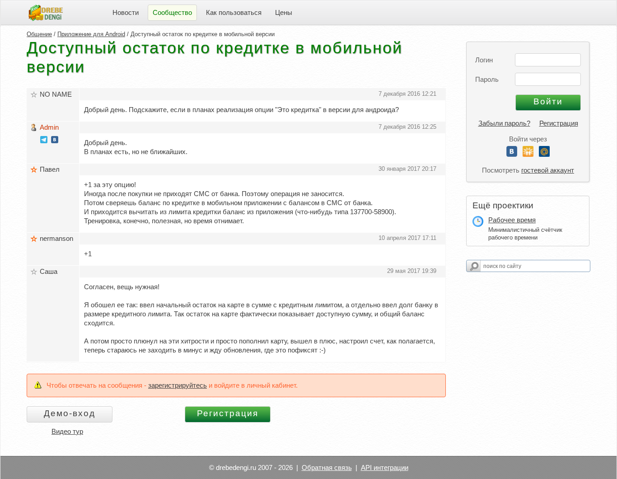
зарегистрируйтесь (177, 385)
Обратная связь (327, 467)
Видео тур (67, 431)
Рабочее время (512, 220)
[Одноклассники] (528, 154)
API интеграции (384, 467)
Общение (39, 34)
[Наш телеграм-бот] (43, 141)
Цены (283, 12)
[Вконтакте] (512, 154)
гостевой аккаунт (547, 170)
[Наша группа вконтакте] (54, 141)
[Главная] (45, 12)
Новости (125, 12)
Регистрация (558, 123)
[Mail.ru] (544, 154)
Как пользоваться (234, 12)
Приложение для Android (91, 34)
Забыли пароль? (504, 123)
